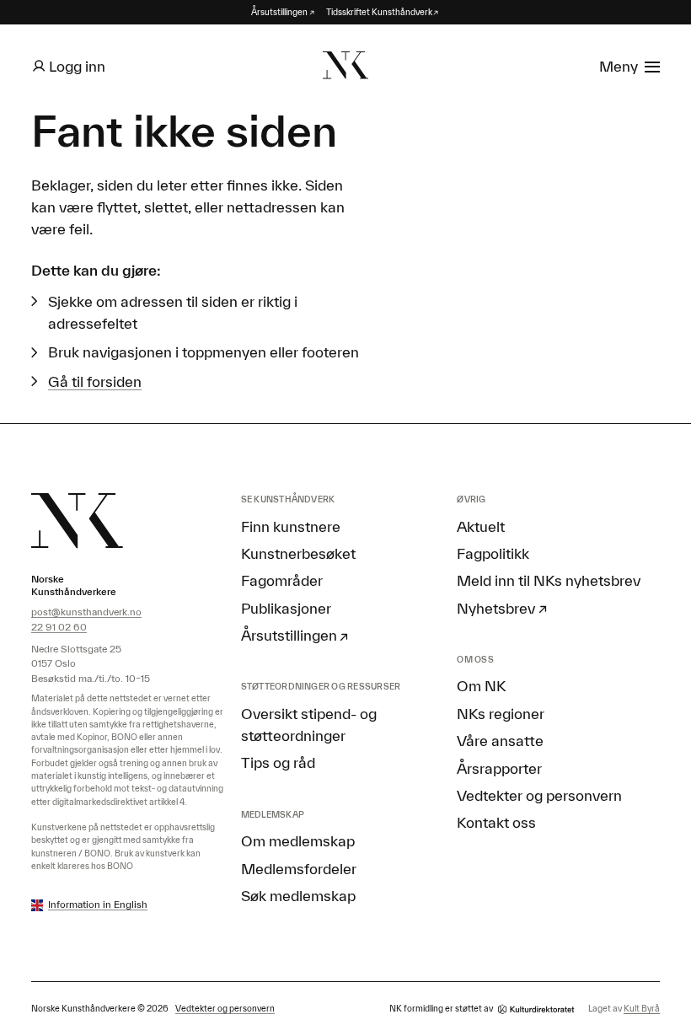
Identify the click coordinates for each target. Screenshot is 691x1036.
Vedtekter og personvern (539, 794)
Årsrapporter (499, 768)
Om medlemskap (298, 840)
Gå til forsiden (95, 381)
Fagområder (282, 580)
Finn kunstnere (290, 526)
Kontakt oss (496, 821)
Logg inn (77, 65)
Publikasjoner (286, 607)
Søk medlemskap (298, 895)
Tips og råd (278, 762)
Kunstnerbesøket (298, 553)
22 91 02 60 (59, 626)
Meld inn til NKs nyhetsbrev (548, 580)
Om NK (481, 685)
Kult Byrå (642, 1008)
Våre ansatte (500, 740)
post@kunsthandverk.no (86, 611)
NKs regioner (500, 713)
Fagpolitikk (493, 553)
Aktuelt (481, 526)
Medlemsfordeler (298, 868)
